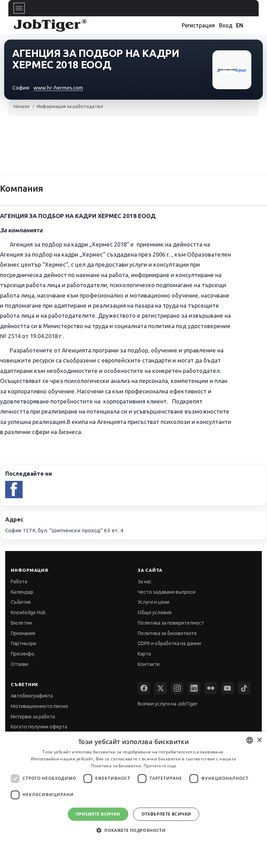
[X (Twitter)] (160, 688)
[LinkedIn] (194, 688)
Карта (144, 654)
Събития (21, 602)
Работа (19, 581)
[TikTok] (244, 688)
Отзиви (19, 664)
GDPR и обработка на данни (169, 643)
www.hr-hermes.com (58, 88)
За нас (145, 581)
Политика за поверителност (171, 623)
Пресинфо (22, 654)
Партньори (23, 643)
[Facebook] (144, 688)
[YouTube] (227, 688)
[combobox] (249, 740)
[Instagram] (177, 688)
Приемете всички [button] (98, 814)
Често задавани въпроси (166, 592)
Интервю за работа (33, 716)
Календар (22, 592)
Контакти (149, 664)
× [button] (259, 740)
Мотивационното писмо (39, 706)
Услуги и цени (153, 602)
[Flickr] (210, 688)
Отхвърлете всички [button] (166, 814)
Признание (23, 633)
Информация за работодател (70, 106)
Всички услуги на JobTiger (167, 704)
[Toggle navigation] (19, 8)
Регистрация (198, 25)
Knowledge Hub (28, 612)
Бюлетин (21, 623)
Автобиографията (32, 696)
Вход (226, 25)
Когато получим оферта (39, 726)
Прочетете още (160, 766)
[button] (133, 830)
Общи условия (154, 612)
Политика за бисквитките (167, 633)
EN (239, 25)
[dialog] (133, 787)
